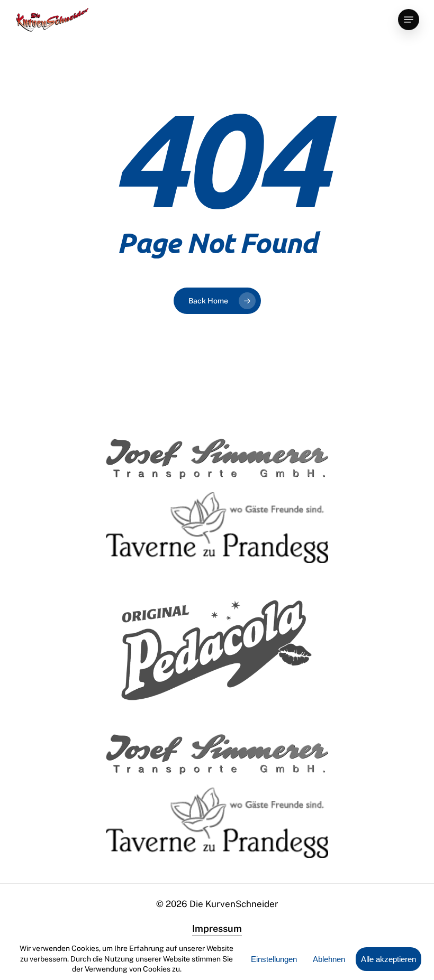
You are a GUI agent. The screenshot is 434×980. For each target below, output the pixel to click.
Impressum (217, 928)
